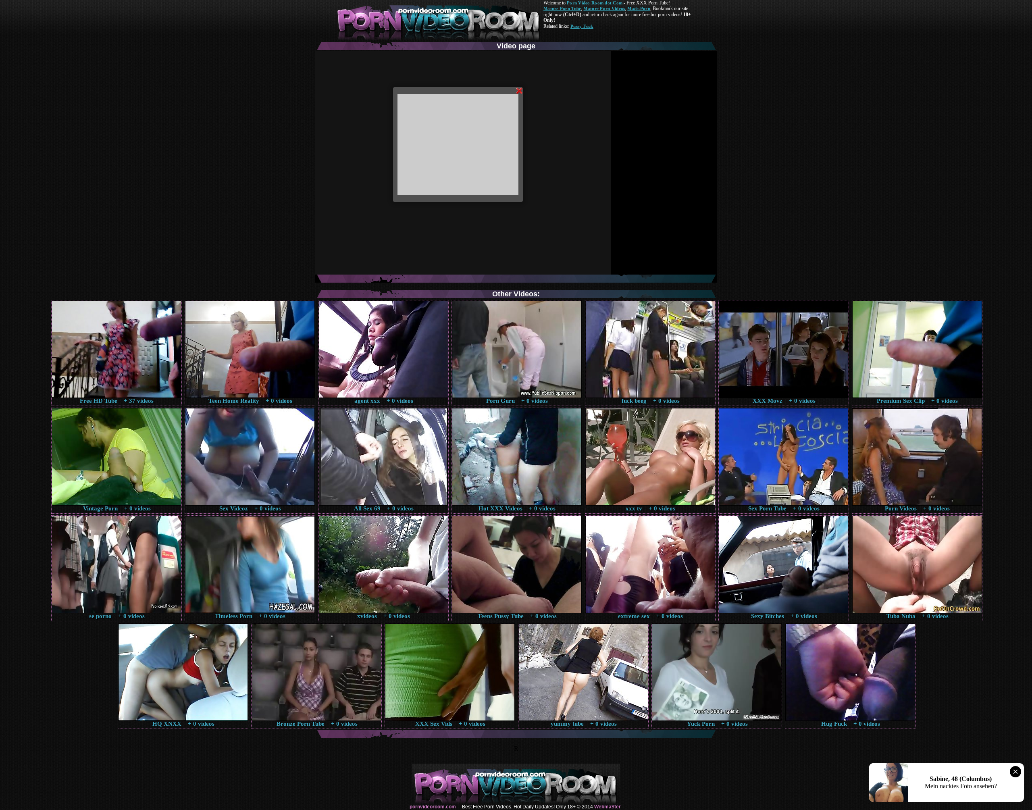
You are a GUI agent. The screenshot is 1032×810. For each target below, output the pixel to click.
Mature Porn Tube (562, 8)
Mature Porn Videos (604, 8)
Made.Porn (638, 8)
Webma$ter (607, 807)
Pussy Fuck (581, 26)
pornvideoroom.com (433, 807)
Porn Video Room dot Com (594, 2)
